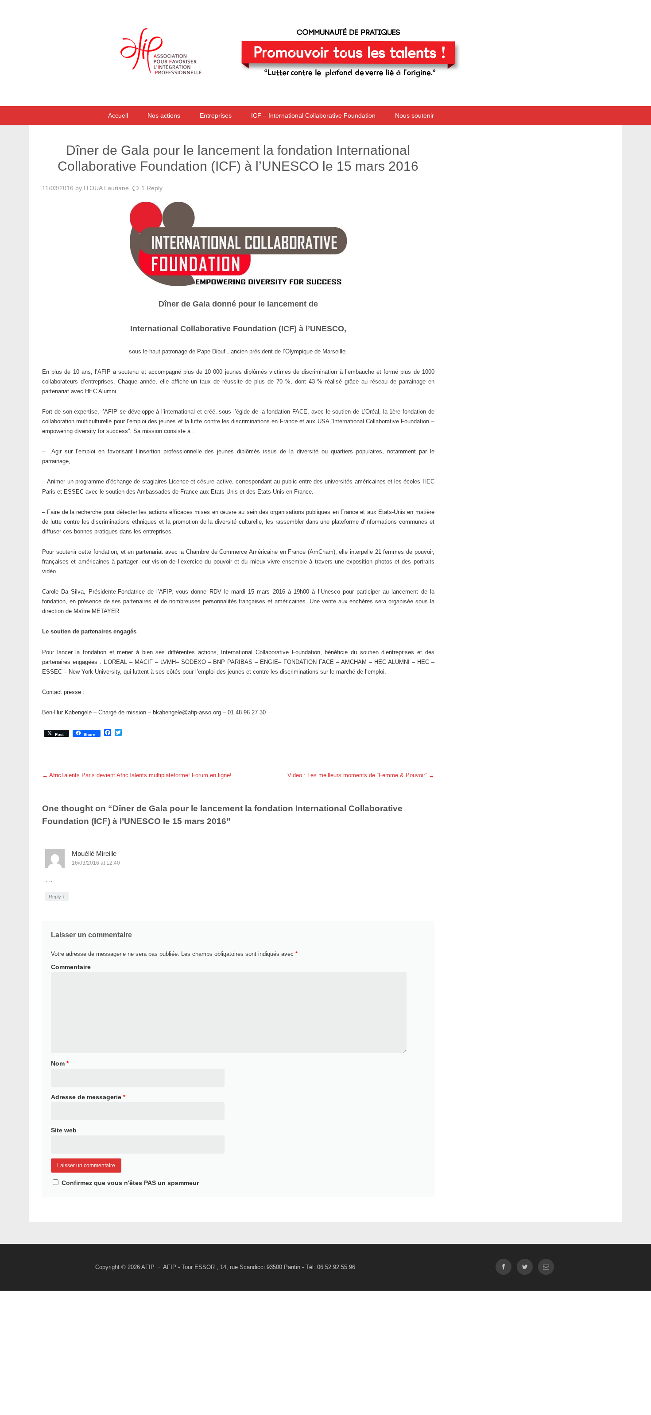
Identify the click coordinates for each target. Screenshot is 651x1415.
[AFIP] (305, 94)
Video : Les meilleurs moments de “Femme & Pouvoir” (360, 775)
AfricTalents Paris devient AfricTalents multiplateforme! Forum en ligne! (137, 775)
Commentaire (71, 966)
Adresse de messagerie (88, 1097)
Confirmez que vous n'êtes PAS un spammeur (129, 1182)
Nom (60, 1063)
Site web (64, 1130)
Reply (57, 896)
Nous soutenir (414, 115)
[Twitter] (525, 1267)
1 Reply (152, 188)
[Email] (546, 1267)
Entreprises (216, 115)
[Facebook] (504, 1267)
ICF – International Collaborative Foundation (313, 115)
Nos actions (163, 115)
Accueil (118, 115)
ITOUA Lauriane (106, 188)
